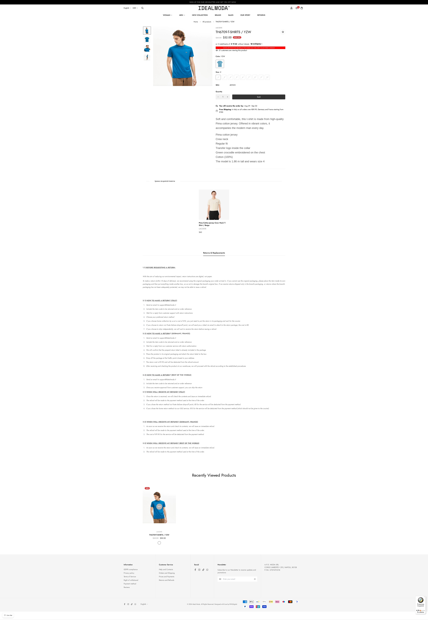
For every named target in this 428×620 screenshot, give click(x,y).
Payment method (130, 583)
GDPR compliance (131, 569)
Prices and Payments (166, 576)
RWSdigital (233, 604)
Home (196, 22)
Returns (261, 15)
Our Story (245, 15)
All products (207, 22)
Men (181, 15)
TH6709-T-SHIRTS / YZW (159, 535)
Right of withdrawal (131, 580)
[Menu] (424, 597)
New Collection (200, 15)
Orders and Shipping (167, 573)
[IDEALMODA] (214, 8)
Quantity (219, 91)
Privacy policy (129, 573)
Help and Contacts (166, 569)
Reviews (127, 587)
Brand (218, 15)
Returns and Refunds (166, 580)
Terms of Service (130, 576)
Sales (230, 15)
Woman (166, 15)
